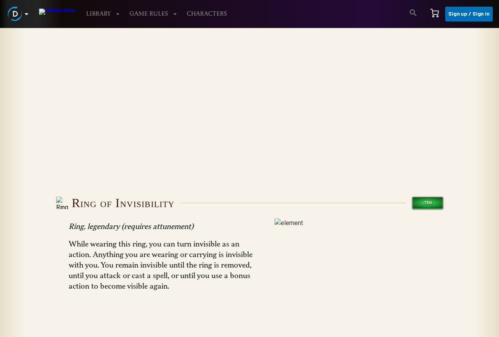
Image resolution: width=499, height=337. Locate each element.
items (44, 47)
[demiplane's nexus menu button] (19, 13)
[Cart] (435, 14)
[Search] (413, 14)
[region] (249, 182)
